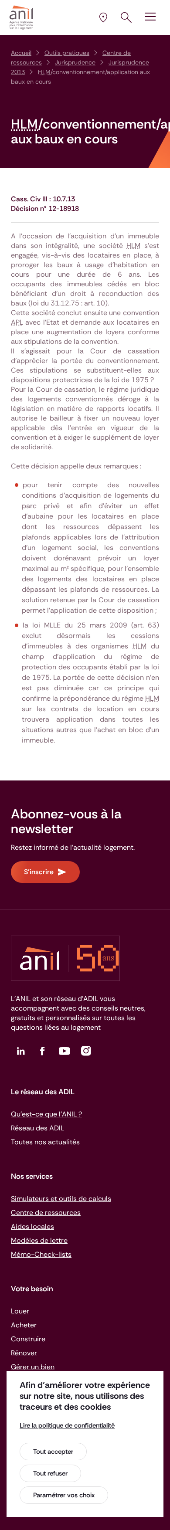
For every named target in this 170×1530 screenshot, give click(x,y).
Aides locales (32, 1226)
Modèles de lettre (39, 1240)
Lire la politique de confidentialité (67, 1425)
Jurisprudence (75, 62)
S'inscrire (39, 871)
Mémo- (41, 1254)
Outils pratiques (66, 53)
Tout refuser (50, 1473)
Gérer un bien (32, 1366)
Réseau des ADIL (37, 1128)
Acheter (24, 1325)
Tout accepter (53, 1451)
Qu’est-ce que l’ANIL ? (46, 1114)
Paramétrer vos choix (64, 1495)
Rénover (24, 1352)
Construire (28, 1338)
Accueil (21, 53)
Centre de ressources (46, 1212)
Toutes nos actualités (45, 1142)
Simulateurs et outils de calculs (61, 1198)
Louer (20, 1311)
